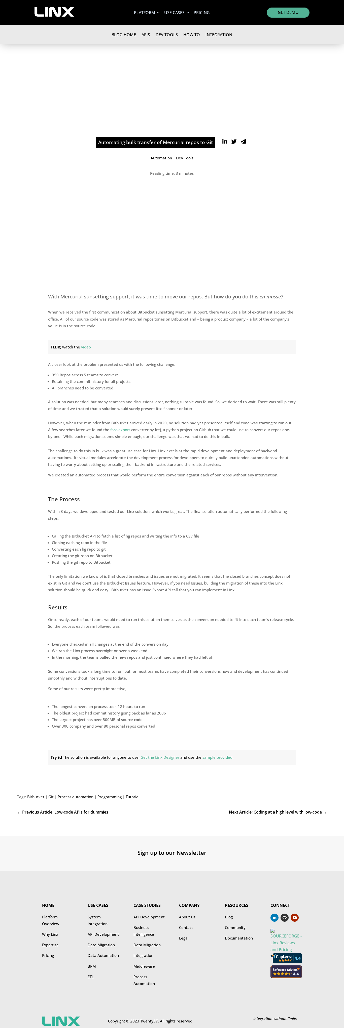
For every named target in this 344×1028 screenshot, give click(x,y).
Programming (109, 796)
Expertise (50, 944)
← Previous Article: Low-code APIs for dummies (62, 812)
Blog (229, 916)
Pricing (202, 13)
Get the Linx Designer (160, 757)
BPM (92, 966)
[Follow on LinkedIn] (274, 918)
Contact (186, 927)
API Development (103, 934)
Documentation (239, 938)
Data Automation (103, 955)
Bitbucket (35, 796)
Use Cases (174, 13)
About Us (187, 916)
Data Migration (101, 944)
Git (51, 796)
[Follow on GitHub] (285, 918)
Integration (218, 34)
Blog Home (124, 34)
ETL (91, 976)
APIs (146, 34)
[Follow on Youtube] (295, 918)
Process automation (75, 796)
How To (191, 34)
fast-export (120, 429)
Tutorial (133, 796)
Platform (144, 13)
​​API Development (149, 916)
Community (235, 927)
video (86, 346)
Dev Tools (167, 34)
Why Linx (50, 934)
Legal (184, 938)
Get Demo (288, 12)
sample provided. (217, 757)
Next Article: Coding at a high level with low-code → (278, 812)
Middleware (144, 966)
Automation (161, 157)
